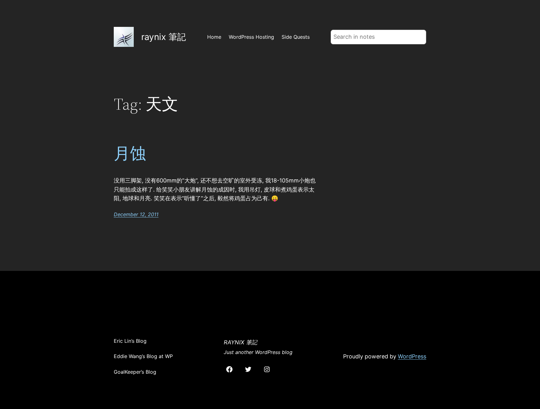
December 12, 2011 (136, 214)
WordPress (412, 356)
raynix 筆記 (163, 37)
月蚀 (130, 153)
